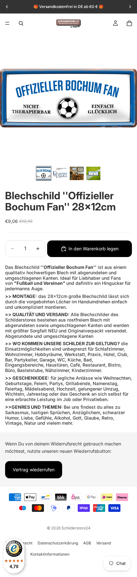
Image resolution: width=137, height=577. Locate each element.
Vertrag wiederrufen (33, 469)
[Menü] (7, 23)
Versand (103, 543)
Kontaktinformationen (49, 554)
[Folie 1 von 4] (44, 173)
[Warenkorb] (129, 23)
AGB (87, 543)
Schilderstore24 (75, 528)
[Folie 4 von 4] (93, 173)
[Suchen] (21, 23)
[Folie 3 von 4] (77, 173)
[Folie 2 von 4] (60, 173)
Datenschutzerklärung (58, 543)
